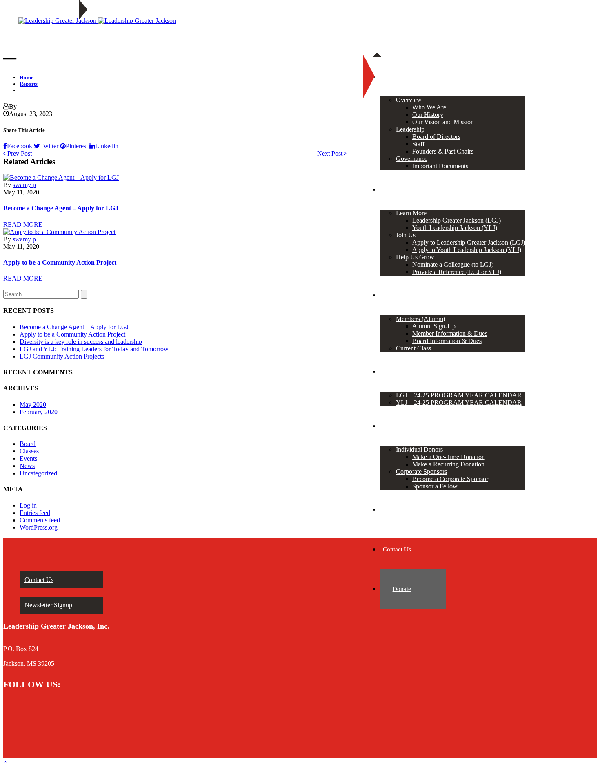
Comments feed (40, 520)
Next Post (330, 153)
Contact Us (38, 579)
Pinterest (77, 146)
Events (28, 458)
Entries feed (35, 512)
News (27, 465)
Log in (28, 505)
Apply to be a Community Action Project (59, 262)
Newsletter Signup (48, 605)
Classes (29, 451)
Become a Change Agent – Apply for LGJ (60, 208)
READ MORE (22, 224)
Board (28, 443)
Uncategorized (38, 473)
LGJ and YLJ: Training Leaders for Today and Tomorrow (94, 348)
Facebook (19, 146)
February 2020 (39, 411)
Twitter (49, 146)
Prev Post (19, 153)
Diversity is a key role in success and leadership (81, 341)
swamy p (24, 184)
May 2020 (33, 404)
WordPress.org (39, 527)
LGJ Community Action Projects (62, 356)
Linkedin (106, 146)
